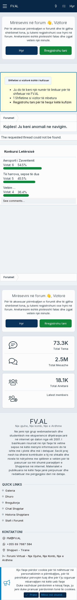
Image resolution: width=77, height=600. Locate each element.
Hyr (21, 50)
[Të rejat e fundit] (56, 6)
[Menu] (4, 6)
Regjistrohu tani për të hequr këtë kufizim (42, 102)
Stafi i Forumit (14, 520)
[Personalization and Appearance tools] (64, 6)
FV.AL (14, 6)
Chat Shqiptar (14, 508)
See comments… (14, 200)
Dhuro (9, 496)
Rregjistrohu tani (55, 50)
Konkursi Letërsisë (19, 151)
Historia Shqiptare (17, 514)
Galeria (10, 490)
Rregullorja (12, 502)
